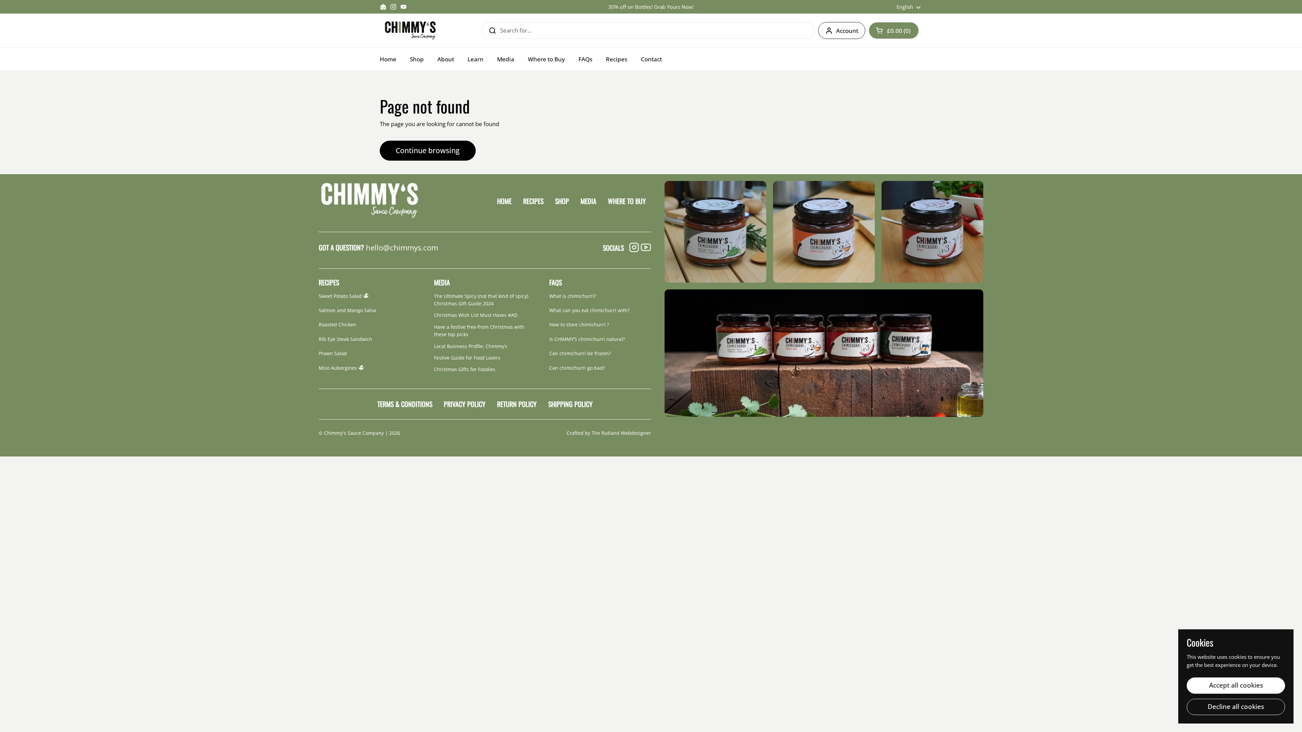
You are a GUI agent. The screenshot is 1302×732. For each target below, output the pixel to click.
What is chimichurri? (572, 296)
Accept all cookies (1236, 685)
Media (588, 201)
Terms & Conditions (404, 404)
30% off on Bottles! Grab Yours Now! (651, 6)
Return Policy (517, 404)
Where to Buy (627, 201)
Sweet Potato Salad (341, 296)
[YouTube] (646, 247)
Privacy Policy (465, 404)
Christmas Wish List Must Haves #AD (475, 315)
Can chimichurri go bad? (577, 368)
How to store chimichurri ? (579, 324)
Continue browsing (428, 150)
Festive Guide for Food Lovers (467, 357)
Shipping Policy (570, 404)
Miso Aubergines (338, 368)
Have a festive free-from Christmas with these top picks (479, 331)
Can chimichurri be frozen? (580, 353)
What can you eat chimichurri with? (589, 310)
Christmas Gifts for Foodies (464, 369)
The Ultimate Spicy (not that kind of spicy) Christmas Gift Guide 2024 (481, 300)
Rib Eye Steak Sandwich (345, 339)
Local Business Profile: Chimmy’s (470, 346)
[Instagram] (634, 247)
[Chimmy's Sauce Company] (410, 30)
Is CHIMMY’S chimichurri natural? (587, 339)
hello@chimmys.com (402, 247)
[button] (894, 30)
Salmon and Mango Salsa (347, 310)
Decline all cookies (1236, 706)
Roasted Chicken (337, 324)
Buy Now (716, 231)
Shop (562, 201)
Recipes (533, 201)
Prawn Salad (333, 353)
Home (504, 201)
